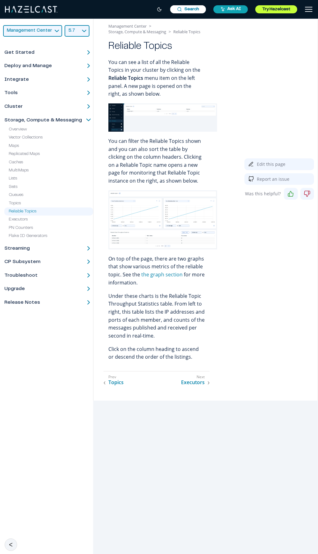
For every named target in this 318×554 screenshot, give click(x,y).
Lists (13, 178)
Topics (15, 203)
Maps (14, 146)
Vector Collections (26, 137)
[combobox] (188, 9)
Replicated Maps (24, 154)
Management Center (127, 26)
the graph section (162, 274)
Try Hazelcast (276, 9)
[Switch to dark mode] (159, 9)
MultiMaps (19, 170)
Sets (13, 187)
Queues (16, 195)
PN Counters (21, 228)
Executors (18, 219)
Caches (16, 162)
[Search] (188, 9)
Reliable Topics (22, 211)
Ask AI (234, 9)
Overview (18, 129)
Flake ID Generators (28, 236)
